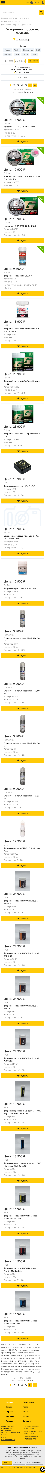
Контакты (27, 1421)
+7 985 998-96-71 (30, 1428)
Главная (4, 18)
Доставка (10, 1416)
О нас (25, 1412)
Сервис (9, 1412)
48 (28, 92)
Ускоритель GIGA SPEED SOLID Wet (20, 226)
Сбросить (22, 77)
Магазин (26, 1407)
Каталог (9, 1402)
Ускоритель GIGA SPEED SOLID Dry (19, 127)
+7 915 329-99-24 (30, 1439)
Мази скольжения (9, 21)
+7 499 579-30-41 (30, 1433)
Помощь (9, 1421)
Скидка (9, 1407)
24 (25, 92)
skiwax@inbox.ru (8, 1440)
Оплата (26, 1416)
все (31, 92)
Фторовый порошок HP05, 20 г (18, 276)
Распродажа (28, 1402)
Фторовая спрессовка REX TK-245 (19, 486)
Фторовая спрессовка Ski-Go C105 (20, 588)
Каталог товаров (19, 18)
